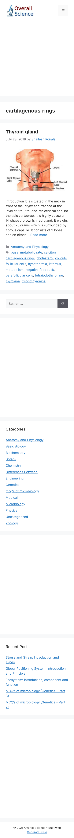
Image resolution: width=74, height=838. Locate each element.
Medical (12, 497)
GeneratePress (37, 832)
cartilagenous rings (20, 258)
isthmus (55, 264)
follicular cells (16, 264)
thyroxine (13, 281)
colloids (61, 258)
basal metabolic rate (26, 252)
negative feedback (39, 270)
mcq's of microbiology (22, 491)
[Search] (62, 303)
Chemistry (13, 465)
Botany (11, 459)
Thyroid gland (22, 132)
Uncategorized (17, 517)
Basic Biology (16, 446)
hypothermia (37, 264)
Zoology (12, 523)
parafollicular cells (19, 275)
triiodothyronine (34, 281)
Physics (11, 510)
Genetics (12, 485)
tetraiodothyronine (49, 275)
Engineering (15, 478)
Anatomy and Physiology (30, 247)
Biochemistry (15, 453)
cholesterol (45, 258)
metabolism (15, 270)
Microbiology (15, 504)
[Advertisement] (37, 59)
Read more (38, 235)
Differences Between (22, 472)
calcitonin (51, 252)
